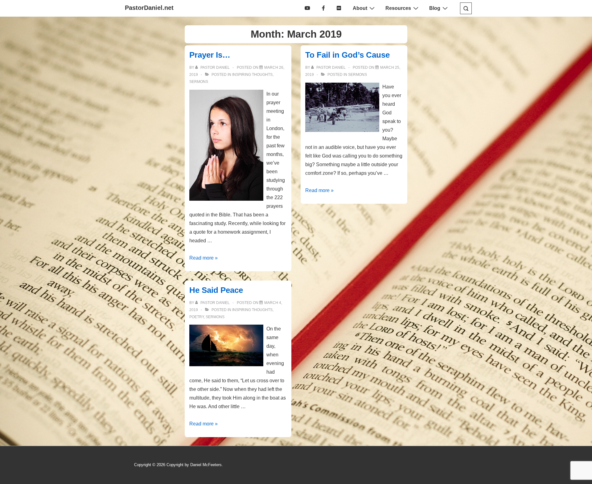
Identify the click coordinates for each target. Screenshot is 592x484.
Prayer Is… (209, 54)
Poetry (196, 317)
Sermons (198, 82)
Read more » (203, 257)
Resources (398, 8)
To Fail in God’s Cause (347, 54)
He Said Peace (216, 290)
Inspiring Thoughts (252, 74)
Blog (434, 8)
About (360, 8)
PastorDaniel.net (149, 7)
